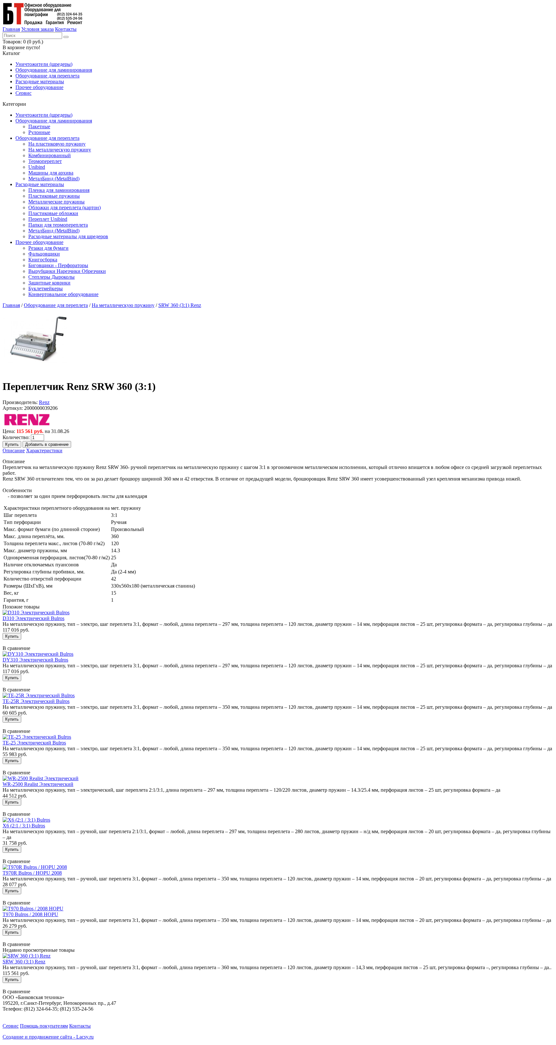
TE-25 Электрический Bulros (34, 742)
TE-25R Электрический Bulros (36, 701)
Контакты (66, 29)
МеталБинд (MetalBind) (53, 178)
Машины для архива (50, 173)
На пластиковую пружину (57, 144)
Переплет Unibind (47, 219)
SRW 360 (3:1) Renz (179, 305)
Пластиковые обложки (53, 213)
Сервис (23, 93)
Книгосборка (42, 259)
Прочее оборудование (39, 87)
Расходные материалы (39, 81)
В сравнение (16, 648)
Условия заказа (37, 29)
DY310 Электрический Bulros (35, 659)
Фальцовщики (44, 254)
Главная (11, 29)
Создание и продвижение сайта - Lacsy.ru (48, 1037)
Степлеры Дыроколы (51, 277)
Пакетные (39, 126)
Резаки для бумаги (48, 248)
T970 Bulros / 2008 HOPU (30, 914)
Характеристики (44, 450)
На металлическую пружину (59, 149)
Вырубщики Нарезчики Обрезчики (67, 271)
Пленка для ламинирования (58, 190)
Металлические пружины (56, 201)
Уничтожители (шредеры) (43, 64)
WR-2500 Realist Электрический (38, 784)
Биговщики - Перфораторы (58, 265)
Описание (14, 450)
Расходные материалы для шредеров (68, 236)
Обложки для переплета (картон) (64, 207)
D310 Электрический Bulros (33, 618)
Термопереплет (45, 161)
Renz (44, 402)
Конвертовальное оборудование (63, 294)
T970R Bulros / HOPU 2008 (32, 873)
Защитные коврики (49, 282)
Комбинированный (49, 155)
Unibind (36, 167)
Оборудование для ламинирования (53, 70)
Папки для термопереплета (58, 225)
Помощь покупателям (44, 1026)
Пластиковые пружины (54, 196)
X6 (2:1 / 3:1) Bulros (24, 825)
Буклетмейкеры (45, 288)
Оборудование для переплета (47, 75)
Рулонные (39, 132)
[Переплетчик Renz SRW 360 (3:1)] (35, 371)
